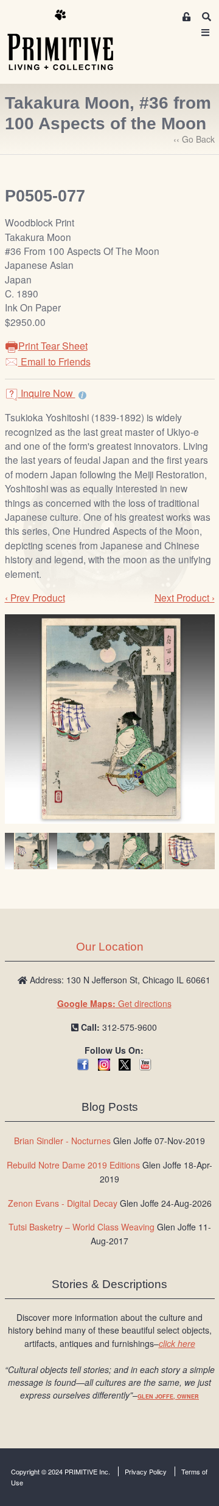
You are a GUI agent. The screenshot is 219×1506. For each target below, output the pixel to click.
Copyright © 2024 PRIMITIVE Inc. (60, 1471)
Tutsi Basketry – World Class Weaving (82, 1227)
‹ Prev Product (35, 597)
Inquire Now (46, 393)
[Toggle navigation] (205, 32)
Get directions (114, 1003)
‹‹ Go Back (194, 139)
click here (177, 1343)
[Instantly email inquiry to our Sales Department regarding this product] (82, 394)
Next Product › (185, 597)
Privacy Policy (146, 1471)
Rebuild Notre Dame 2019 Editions (73, 1165)
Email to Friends (54, 361)
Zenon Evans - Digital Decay (62, 1203)
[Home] (69, 40)
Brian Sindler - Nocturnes (62, 1141)
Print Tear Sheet (53, 346)
